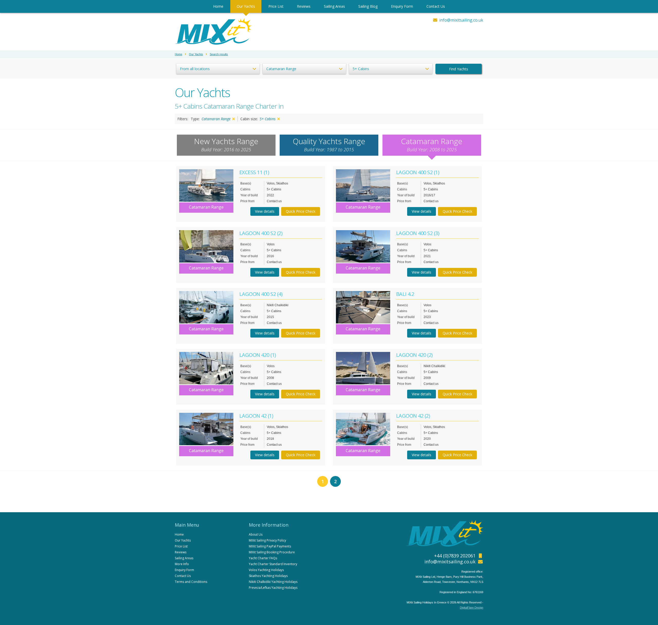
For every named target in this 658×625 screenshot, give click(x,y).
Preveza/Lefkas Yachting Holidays (273, 587)
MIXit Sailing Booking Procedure (272, 552)
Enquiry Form (402, 6)
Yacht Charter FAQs (263, 558)
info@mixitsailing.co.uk (461, 20)
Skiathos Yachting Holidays (268, 576)
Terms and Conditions (191, 582)
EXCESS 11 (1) (254, 172)
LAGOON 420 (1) (257, 354)
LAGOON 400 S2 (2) (261, 233)
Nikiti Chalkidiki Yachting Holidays (273, 582)
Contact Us (435, 6)
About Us (255, 534)
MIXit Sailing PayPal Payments (270, 546)
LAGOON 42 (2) (413, 415)
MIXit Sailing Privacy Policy (267, 540)
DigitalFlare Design (471, 607)
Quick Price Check (300, 211)
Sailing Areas (334, 6)
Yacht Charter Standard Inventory (273, 564)
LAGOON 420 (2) (414, 354)
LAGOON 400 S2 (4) (261, 294)
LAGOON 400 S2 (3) (418, 233)
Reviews (303, 6)
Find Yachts (458, 69)
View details (265, 211)
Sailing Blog (368, 6)
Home (218, 6)
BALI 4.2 (405, 294)
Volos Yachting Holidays (266, 570)
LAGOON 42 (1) (256, 415)
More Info (182, 564)
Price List (276, 6)
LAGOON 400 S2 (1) (418, 172)
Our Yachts (246, 6)
